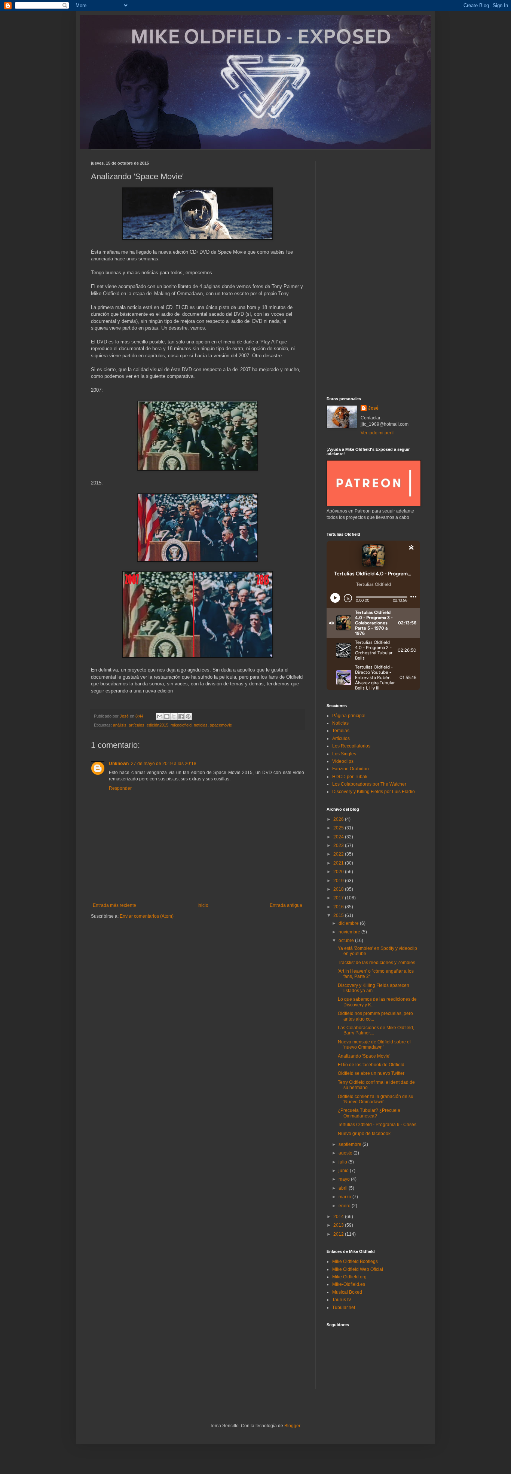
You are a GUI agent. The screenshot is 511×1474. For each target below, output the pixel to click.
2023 (339, 845)
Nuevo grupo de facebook (364, 1133)
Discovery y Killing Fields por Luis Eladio (373, 791)
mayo (345, 1179)
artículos (136, 725)
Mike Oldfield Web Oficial (357, 1269)
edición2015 (157, 725)
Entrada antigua (286, 905)
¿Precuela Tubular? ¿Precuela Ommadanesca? (369, 1113)
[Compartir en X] (174, 716)
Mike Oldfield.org (349, 1276)
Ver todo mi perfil (378, 432)
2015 (339, 915)
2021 (339, 863)
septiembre (350, 1144)
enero (345, 1205)
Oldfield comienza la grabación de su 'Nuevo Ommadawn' (375, 1099)
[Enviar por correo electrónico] (159, 716)
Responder (120, 788)
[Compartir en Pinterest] (188, 716)
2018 (339, 889)
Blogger (292, 1425)
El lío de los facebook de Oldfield (371, 1064)
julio (343, 1162)
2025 (339, 828)
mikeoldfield (181, 725)
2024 (339, 837)
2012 (339, 1234)
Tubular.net (343, 1307)
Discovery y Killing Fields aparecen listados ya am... (373, 988)
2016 (339, 906)
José (373, 408)
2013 (339, 1225)
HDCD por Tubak (349, 776)
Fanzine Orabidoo (350, 768)
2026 (339, 819)
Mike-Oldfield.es (348, 1284)
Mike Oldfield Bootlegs (355, 1261)
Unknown (119, 763)
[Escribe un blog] (167, 716)
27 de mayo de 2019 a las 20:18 (163, 763)
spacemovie (221, 725)
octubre (347, 940)
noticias (201, 725)
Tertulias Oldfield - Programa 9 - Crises (377, 1124)
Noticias (340, 723)
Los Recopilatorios (351, 746)
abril (344, 1188)
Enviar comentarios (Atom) (147, 916)
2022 (339, 854)
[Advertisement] (373, 273)
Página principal (348, 715)
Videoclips (343, 761)
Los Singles (344, 753)
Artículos (341, 738)
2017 (339, 897)
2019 (339, 880)
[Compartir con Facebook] (181, 716)
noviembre (350, 932)
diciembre (349, 923)
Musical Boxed (347, 1292)
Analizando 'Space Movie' (364, 1056)
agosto (346, 1153)
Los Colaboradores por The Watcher (369, 784)
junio (344, 1170)
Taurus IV (341, 1299)
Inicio (203, 905)
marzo (345, 1196)
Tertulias (340, 730)
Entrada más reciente (114, 905)
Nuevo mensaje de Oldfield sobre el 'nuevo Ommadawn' (374, 1044)
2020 (339, 871)
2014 (339, 1216)
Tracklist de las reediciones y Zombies (376, 962)
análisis (119, 725)
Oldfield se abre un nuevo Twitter (371, 1073)
